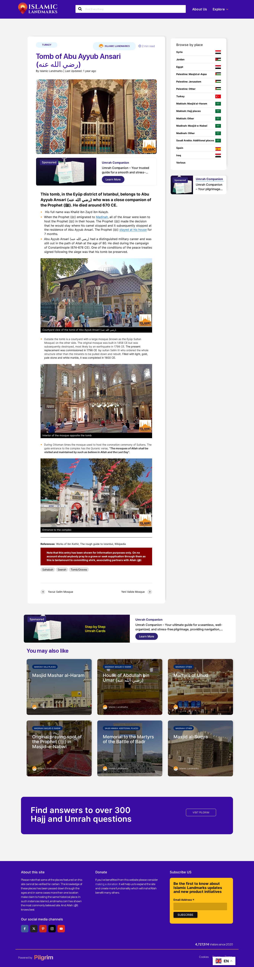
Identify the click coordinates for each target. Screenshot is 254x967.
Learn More (116, 179)
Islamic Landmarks (117, 46)
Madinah (102, 217)
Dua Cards (113, 162)
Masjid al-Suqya (190, 736)
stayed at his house (133, 229)
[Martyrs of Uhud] (200, 686)
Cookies (204, 957)
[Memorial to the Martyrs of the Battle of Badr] (129, 748)
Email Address (183, 900)
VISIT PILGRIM (201, 812)
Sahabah (47, 569)
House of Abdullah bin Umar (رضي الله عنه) (126, 678)
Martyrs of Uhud (190, 675)
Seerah (62, 569)
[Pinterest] (43, 928)
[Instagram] (52, 928)
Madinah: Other (184, 667)
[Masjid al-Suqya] (200, 748)
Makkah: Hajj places (45, 667)
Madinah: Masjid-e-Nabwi (118, 667)
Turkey (46, 44)
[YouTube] (61, 928)
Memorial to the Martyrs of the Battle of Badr (128, 739)
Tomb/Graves (79, 569)
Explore (219, 9)
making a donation (106, 884)
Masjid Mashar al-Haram (58, 675)
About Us (199, 9)
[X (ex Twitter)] (34, 928)
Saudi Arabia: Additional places (121, 728)
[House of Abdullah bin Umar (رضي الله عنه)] (129, 686)
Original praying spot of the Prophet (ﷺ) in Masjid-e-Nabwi (57, 741)
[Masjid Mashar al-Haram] (59, 686)
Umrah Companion (190, 179)
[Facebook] (24, 928)
